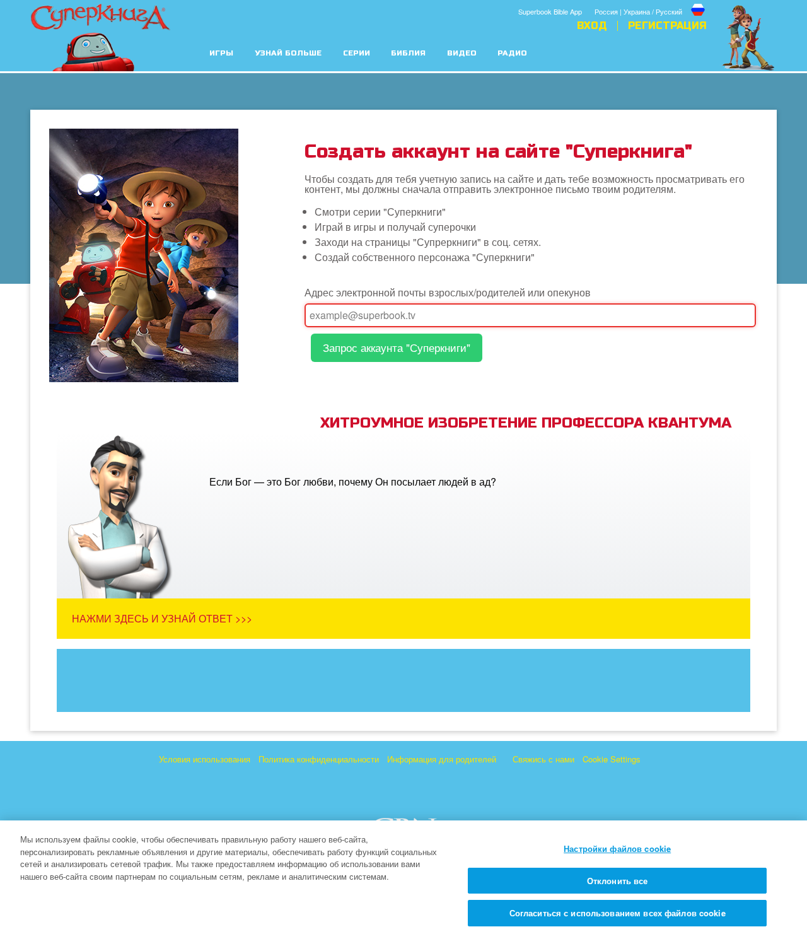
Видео (462, 53)
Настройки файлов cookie (617, 848)
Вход (592, 26)
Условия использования (204, 759)
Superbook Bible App (550, 11)
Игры (221, 53)
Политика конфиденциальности (318, 759)
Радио (512, 53)
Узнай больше (288, 53)
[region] (403, 879)
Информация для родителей (441, 759)
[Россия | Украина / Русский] (651, 2)
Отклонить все (617, 881)
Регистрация (667, 26)
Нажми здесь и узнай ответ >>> (162, 618)
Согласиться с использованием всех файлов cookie (617, 913)
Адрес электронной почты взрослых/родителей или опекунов (448, 292)
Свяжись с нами (543, 759)
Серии (356, 53)
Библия (408, 53)
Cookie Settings (612, 759)
